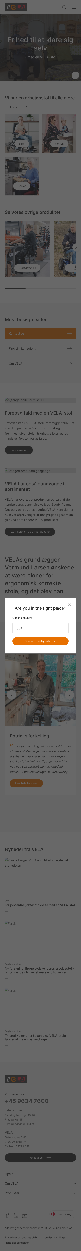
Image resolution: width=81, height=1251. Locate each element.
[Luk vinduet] (69, 604)
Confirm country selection (40, 641)
